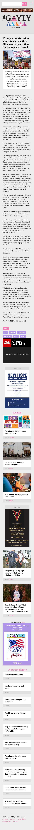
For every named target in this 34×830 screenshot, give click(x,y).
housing (12, 332)
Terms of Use (21, 819)
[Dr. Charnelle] (17, 528)
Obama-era (21, 332)
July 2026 (17, 663)
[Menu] (31, 2)
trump (23, 336)
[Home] (17, 18)
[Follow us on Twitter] (12, 24)
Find (24, 4)
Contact (15, 821)
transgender (8, 336)
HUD (5, 332)
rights (16, 336)
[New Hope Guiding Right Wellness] (17, 389)
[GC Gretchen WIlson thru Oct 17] (17, 10)
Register (12, 819)
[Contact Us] (20, 24)
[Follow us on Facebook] (8, 24)
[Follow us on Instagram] (24, 24)
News (6, 328)
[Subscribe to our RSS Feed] (16, 24)
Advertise (5, 819)
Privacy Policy (6, 821)
